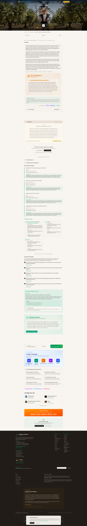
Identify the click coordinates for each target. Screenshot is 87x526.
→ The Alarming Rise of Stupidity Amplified (22, 443)
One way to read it (28, 270)
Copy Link (33, 414)
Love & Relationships (46, 388)
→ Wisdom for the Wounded (20, 456)
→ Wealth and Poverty (19, 455)
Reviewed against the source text (41, 40)
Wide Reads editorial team (33, 40)
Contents (44, 346)
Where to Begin (66, 1)
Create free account (48, 425)
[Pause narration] (43, 25)
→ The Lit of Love (18, 454)
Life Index (50, 1)
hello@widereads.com (19, 447)
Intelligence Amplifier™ (52, 512)
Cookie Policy (18, 480)
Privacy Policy (18, 476)
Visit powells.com (27, 504)
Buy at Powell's (40, 150)
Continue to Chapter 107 (32, 331)
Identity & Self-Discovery (29, 388)
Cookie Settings (18, 483)
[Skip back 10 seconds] (41, 25)
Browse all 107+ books (43, 405)
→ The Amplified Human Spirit (20, 442)
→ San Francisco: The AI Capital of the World (22, 444)
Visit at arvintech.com (19, 462)
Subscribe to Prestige (40, 425)
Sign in (60, 1)
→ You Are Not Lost (18, 451)
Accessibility (17, 482)
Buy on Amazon (48, 150)
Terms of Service (18, 477)
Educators (55, 1)
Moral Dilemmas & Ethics (38, 388)
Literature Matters (45, 1)
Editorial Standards (18, 479)
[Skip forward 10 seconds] (46, 25)
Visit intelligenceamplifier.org (20, 446)
